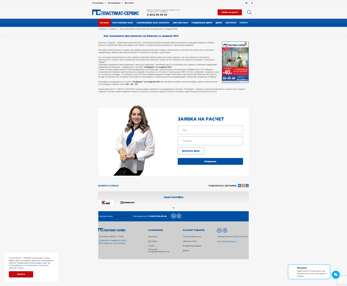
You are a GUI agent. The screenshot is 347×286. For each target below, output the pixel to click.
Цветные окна (180, 23)
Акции (151, 246)
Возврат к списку (108, 186)
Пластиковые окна (122, 23)
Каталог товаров (193, 230)
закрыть (21, 274)
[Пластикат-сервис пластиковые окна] (115, 12)
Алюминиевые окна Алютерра (152, 23)
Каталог (104, 23)
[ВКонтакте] (239, 185)
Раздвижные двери (202, 23)
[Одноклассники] (243, 185)
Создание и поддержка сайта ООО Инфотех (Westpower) (112, 242)
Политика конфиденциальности (158, 250)
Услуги (243, 23)
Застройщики (114, 3)
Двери (219, 23)
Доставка (129, 3)
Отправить (210, 161)
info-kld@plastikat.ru (227, 241)
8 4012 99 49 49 (157, 15)
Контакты (230, 23)
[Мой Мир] (247, 185)
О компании (97, 3)
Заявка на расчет (229, 12)
